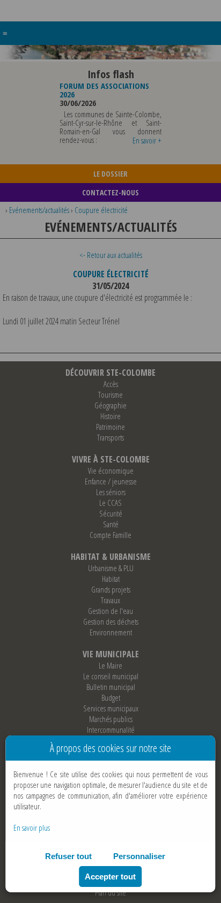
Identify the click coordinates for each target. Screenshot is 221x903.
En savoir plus (31, 827)
